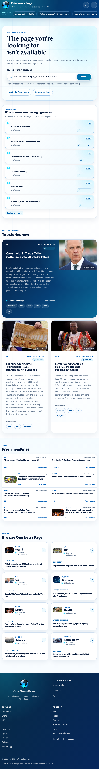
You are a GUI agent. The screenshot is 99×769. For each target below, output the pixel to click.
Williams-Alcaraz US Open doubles (54, 13)
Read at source (42, 468)
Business (67, 580)
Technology (71, 640)
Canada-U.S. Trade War (25, 13)
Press (55, 715)
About (55, 711)
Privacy (56, 729)
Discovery (6, 711)
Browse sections (42, 92)
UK (66, 550)
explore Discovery (77, 60)
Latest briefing (59, 685)
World (19, 549)
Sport (18, 610)
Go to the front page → (19, 92)
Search (84, 76)
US (17, 580)
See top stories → (14, 213)
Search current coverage (19, 70)
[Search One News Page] (86, 5)
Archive (56, 696)
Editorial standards (61, 724)
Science (20, 640)
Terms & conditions (61, 733)
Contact (56, 720)
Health (68, 610)
